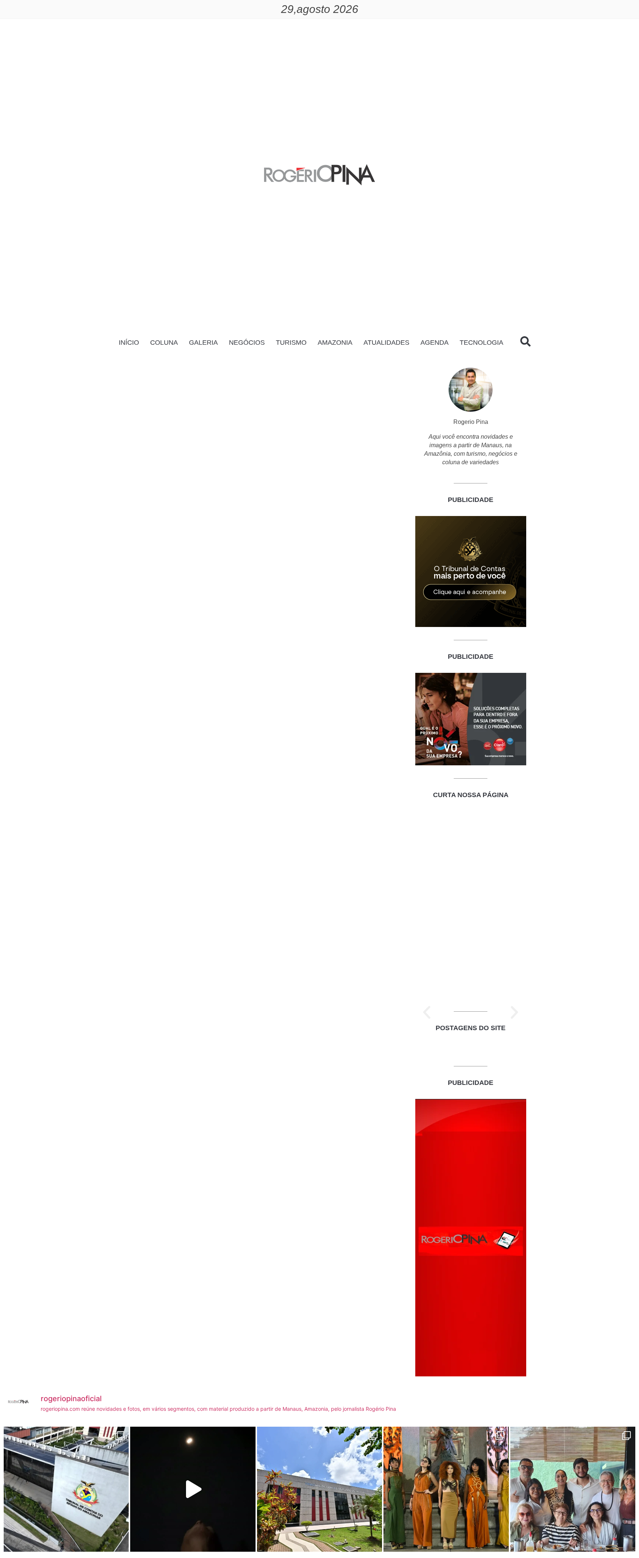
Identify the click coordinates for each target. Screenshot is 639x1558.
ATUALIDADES (386, 342)
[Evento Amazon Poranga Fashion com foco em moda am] (445, 1489)
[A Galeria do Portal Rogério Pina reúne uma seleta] (572, 1489)
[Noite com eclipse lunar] (192, 1489)
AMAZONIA (335, 342)
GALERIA (203, 342)
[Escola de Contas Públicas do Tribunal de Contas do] (66, 1489)
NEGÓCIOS (247, 342)
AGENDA (434, 342)
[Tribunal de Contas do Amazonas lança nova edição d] (319, 1489)
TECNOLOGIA (481, 342)
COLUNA (164, 342)
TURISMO (291, 342)
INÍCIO (129, 342)
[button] (426, 1012)
